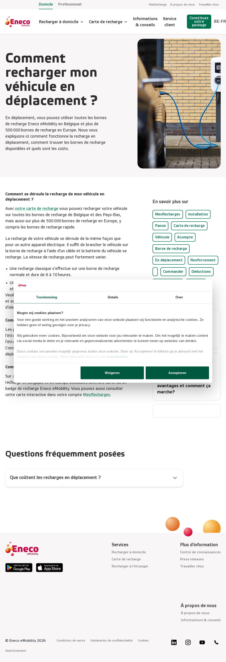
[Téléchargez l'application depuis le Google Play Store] (18, 567)
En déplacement (169, 260)
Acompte (185, 237)
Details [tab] (113, 297)
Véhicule (162, 237)
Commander (173, 271)
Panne (160, 226)
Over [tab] (179, 297)
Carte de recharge (189, 226)
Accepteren (177, 372)
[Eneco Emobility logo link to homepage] (17, 21)
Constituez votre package (199, 21)
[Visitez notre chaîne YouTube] (202, 642)
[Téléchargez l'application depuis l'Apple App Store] (49, 567)
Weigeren (112, 372)
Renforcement (203, 260)
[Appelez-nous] (216, 642)
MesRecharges (96, 395)
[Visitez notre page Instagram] (188, 642)
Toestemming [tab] (46, 297)
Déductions (201, 271)
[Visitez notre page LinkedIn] (174, 642)
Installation (198, 214)
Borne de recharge (171, 249)
